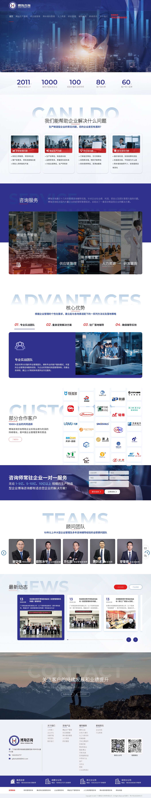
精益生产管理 (22, 16)
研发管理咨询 (28, 790)
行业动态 (136, 587)
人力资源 (61, 16)
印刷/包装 (82, 752)
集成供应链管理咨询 (44, 790)
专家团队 (51, 738)
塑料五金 (82, 730)
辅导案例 (83, 16)
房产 (80, 761)
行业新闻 (99, 733)
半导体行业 (83, 758)
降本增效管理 (49, 16)
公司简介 (51, 730)
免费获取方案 (67, 694)
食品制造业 (83, 747)
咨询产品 (66, 725)
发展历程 (51, 735)
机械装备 (82, 738)
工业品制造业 (84, 770)
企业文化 (51, 733)
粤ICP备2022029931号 (136, 796)
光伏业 (81, 764)
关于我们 (104, 16)
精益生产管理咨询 (73, 790)
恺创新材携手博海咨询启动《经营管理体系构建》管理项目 (45, 600)
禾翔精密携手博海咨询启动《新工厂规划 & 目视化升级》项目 (125, 600)
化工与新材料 (84, 735)
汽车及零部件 (84, 741)
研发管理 (72, 16)
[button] (73, 66)
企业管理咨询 (59, 790)
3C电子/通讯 (83, 733)
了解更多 (15, 439)
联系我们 (51, 741)
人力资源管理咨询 (90, 790)
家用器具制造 (84, 755)
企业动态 (121, 587)
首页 (11, 16)
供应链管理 (35, 16)
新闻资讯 (93, 16)
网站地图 (119, 790)
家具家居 (82, 744)
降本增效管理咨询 (106, 790)
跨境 (80, 767)
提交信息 (95, 492)
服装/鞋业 (82, 750)
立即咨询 (111, 492)
